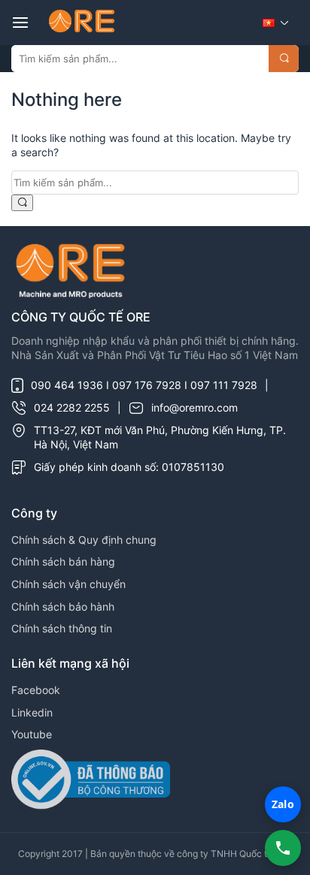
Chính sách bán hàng (63, 561)
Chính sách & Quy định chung (84, 539)
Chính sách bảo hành (62, 606)
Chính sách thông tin (61, 628)
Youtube (31, 734)
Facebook (35, 689)
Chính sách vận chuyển (68, 584)
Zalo (283, 804)
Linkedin (32, 712)
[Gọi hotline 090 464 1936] (283, 848)
